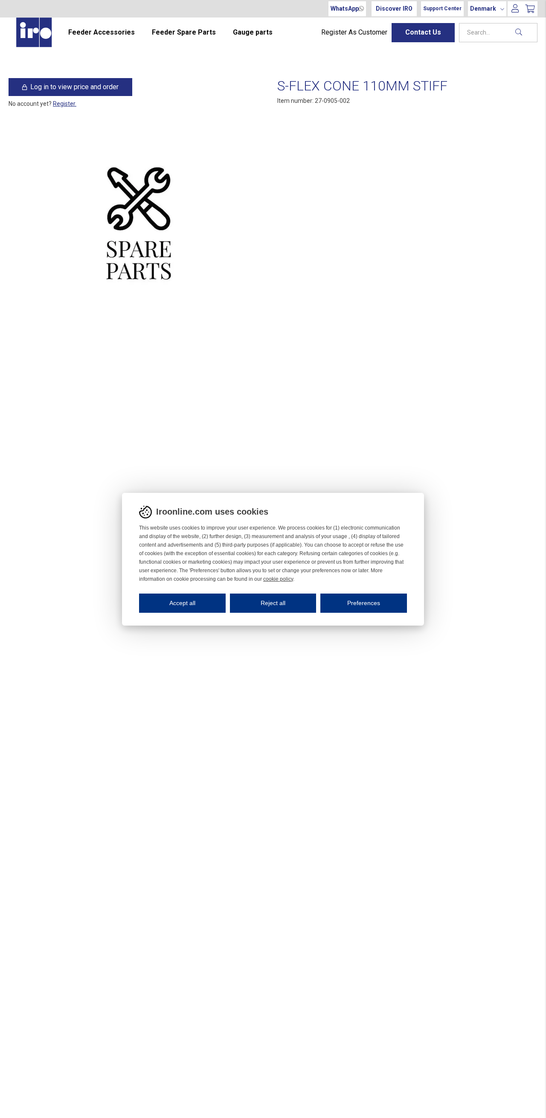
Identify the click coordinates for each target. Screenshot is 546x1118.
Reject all (273, 603)
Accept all (182, 603)
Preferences (363, 603)
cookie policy (278, 579)
